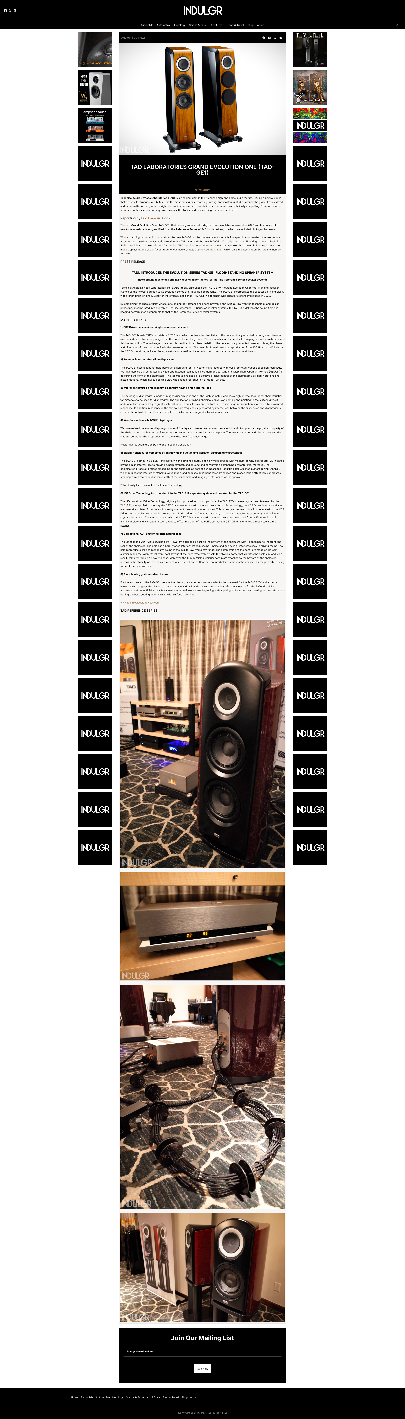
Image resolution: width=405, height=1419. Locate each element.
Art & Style (153, 1397)
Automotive (103, 1397)
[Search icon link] (397, 25)
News (142, 37)
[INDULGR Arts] (310, 125)
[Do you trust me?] (310, 847)
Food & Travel (170, 1397)
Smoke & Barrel (135, 1397)
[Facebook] (5, 10)
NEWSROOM (202, 190)
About (193, 1397)
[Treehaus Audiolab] (310, 87)
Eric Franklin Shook (155, 218)
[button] (264, 38)
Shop (184, 1397)
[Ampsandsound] (95, 125)
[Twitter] (10, 10)
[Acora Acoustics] (95, 87)
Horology (118, 1397)
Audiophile (128, 37)
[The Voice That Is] (310, 49)
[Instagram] (14, 10)
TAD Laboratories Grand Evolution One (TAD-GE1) (202, 169)
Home (74, 1397)
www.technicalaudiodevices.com (139, 602)
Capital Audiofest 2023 (209, 249)
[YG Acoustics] (95, 49)
